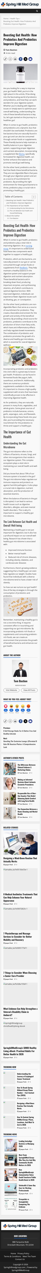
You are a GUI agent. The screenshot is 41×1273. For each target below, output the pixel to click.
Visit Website (11, 690)
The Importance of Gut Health (17, 206)
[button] (5, 59)
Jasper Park (9, 865)
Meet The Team (29, 1256)
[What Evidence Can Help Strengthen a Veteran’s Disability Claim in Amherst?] (20, 994)
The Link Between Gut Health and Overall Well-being (21, 212)
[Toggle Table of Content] (32, 197)
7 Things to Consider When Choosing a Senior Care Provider (20, 974)
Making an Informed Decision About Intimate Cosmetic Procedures (9, 783)
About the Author (13, 216)
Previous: (19, 731)
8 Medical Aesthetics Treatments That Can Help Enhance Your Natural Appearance (20, 897)
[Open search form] (37, 11)
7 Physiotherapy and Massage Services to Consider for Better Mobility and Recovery (17, 936)
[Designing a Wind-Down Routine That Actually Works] (20, 843)
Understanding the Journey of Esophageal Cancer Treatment (9, 1078)
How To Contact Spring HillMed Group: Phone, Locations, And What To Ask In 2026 (9, 1122)
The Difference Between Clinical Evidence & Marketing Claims (9, 769)
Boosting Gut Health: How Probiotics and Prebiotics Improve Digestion (20, 201)
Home (13, 1253)
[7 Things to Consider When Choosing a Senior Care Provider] (20, 958)
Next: (20, 742)
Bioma (21, 154)
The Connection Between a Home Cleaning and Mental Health (9, 813)
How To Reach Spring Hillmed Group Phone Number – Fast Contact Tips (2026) (9, 1092)
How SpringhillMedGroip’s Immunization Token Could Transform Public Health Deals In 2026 (11, 1174)
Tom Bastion (11, 50)
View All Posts (29, 690)
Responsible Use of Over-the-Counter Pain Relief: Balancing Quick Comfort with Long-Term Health (9, 798)
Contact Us (20, 1259)
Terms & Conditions (12, 1256)
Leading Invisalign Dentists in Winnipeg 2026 (11, 1145)
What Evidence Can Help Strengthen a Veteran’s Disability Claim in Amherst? (20, 1012)
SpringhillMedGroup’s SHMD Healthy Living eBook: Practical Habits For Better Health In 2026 (19, 1051)
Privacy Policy (23, 1253)
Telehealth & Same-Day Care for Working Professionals (11, 1189)
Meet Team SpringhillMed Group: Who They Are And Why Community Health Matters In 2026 (11, 1160)
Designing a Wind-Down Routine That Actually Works (20, 859)
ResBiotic (24, 267)
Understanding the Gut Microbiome (22, 208)
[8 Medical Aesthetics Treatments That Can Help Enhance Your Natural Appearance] (20, 879)
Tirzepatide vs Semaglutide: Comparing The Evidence (11, 1204)
